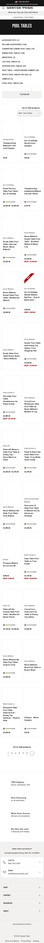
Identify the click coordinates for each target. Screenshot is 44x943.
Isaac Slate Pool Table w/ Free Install (31, 561)
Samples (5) (7, 79)
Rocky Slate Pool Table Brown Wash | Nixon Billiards (11, 356)
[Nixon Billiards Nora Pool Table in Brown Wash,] (32, 647)
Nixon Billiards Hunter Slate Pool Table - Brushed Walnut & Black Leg (32, 241)
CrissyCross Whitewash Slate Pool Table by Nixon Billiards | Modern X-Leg (31, 406)
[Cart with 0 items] (41, 7)
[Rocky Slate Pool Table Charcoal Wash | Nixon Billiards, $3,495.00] (11, 223)
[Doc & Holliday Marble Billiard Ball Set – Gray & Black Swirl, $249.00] (32, 279)
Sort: (20, 113)
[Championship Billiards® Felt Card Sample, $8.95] (11, 128)
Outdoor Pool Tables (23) (14, 66)
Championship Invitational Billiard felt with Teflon (32, 191)
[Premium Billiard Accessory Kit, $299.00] (11, 546)
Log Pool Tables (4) (11, 62)
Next (32, 753)
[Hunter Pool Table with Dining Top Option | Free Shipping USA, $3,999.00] (32, 330)
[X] (26, 917)
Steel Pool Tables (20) (12, 83)
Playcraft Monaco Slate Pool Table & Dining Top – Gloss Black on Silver (11, 454)
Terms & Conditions (12, 941)
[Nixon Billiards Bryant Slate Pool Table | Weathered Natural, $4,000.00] (11, 279)
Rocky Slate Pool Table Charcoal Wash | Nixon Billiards (10, 246)
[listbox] (32, 113)
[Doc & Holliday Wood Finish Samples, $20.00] (32, 128)
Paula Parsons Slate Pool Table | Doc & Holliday (11, 191)
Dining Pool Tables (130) (13, 53)
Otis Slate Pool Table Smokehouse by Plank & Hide (10, 400)
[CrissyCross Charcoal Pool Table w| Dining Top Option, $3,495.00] (32, 596)
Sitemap (36, 941)
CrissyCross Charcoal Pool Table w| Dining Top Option (31, 613)
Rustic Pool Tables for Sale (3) (17, 75)
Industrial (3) (8, 57)
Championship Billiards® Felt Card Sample (9, 145)
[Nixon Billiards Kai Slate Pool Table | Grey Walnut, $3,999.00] (11, 489)
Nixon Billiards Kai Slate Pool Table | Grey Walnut (11, 513)
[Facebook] (17, 917)
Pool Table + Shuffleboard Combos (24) (20, 70)
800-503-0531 (24, 2)
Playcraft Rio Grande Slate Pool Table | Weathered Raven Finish (11, 613)
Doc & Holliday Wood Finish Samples (31, 143)
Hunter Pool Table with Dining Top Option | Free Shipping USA (32, 347)
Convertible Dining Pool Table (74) (18, 49)
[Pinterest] (22, 917)
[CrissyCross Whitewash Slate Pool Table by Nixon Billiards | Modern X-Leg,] (32, 383)
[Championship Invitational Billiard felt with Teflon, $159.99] (32, 176)
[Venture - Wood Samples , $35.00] (32, 695)
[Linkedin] (31, 917)
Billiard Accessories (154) (14, 44)
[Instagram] (13, 917)
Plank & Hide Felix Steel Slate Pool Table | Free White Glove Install (32, 456)
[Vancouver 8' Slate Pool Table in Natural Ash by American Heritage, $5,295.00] (32, 489)
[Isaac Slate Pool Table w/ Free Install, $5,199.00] (32, 546)
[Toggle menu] (3, 7)
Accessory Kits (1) (10, 40)
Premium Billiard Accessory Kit (10, 564)
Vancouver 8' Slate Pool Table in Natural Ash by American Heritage (32, 510)
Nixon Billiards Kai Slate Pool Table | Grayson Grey (11, 662)
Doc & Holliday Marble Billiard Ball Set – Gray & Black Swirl (31, 296)
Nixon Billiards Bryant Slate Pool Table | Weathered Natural (11, 296)
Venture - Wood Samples (31, 718)
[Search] (36, 7)
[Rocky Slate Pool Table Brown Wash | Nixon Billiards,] (11, 330)
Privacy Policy (26, 941)
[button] (22, 94)
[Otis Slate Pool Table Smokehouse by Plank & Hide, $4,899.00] (11, 383)
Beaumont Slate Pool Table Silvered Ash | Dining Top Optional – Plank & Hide (11, 714)
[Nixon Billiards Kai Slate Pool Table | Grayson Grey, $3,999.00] (11, 647)
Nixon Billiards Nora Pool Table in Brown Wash (32, 667)
